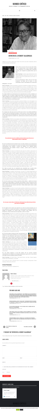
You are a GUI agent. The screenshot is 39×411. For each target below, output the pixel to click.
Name (3, 357)
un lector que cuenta (18, 286)
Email (21, 357)
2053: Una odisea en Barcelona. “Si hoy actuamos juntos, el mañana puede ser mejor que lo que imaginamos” (22, 307)
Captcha (4, 369)
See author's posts (15, 280)
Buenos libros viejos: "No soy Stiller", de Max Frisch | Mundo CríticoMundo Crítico (19, 335)
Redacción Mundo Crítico (13, 303)
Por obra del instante (28, 326)
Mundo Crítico (19, 3)
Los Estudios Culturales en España (11, 327)
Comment (4, 345)
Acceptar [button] (18, 409)
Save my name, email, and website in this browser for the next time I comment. (18, 366)
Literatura (6, 286)
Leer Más (21, 409)
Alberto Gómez (12, 58)
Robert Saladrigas (11, 286)
